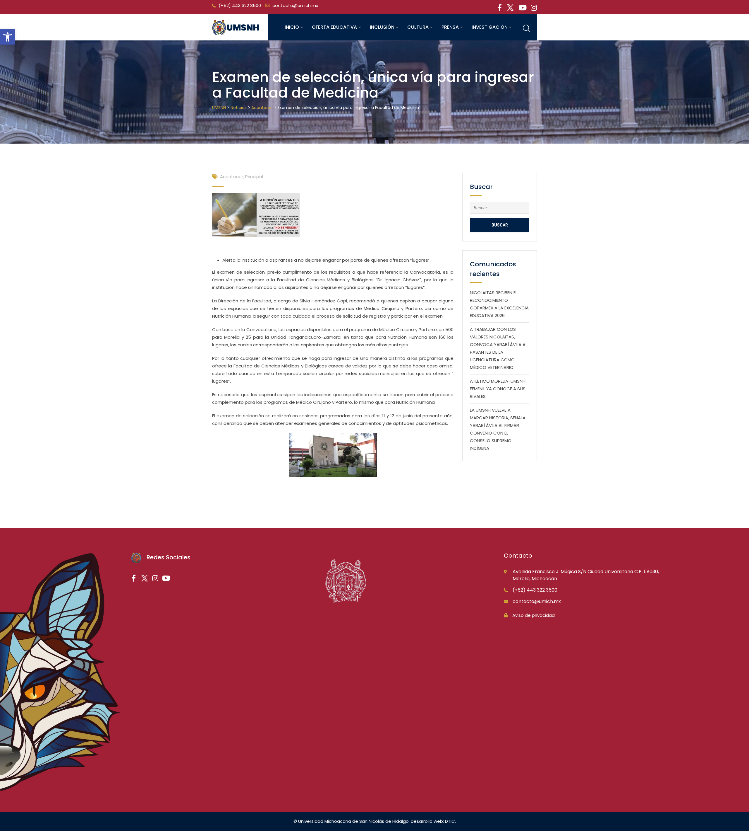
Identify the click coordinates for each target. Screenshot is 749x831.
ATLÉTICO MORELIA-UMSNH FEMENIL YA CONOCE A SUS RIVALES (497, 388)
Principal (254, 176)
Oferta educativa (334, 27)
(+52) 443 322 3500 (240, 5)
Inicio (292, 27)
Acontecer (231, 176)
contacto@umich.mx (295, 5)
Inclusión (382, 27)
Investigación (490, 27)
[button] (7, 37)
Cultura (418, 27)
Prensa (450, 27)
